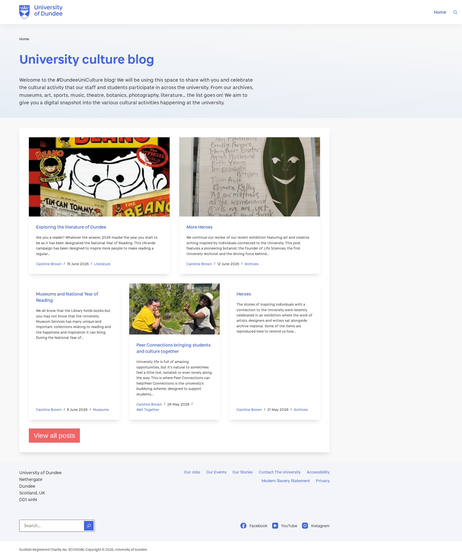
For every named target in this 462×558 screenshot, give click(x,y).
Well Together (147, 409)
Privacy (323, 480)
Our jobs (192, 471)
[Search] (455, 12)
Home (440, 12)
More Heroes (199, 227)
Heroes (244, 294)
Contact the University (280, 471)
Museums (101, 409)
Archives (251, 264)
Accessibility (318, 471)
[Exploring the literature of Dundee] (99, 177)
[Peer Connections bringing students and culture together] (174, 309)
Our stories (242, 471)
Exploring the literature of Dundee (71, 227)
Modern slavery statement (286, 480)
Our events (216, 471)
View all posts (54, 435)
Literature (102, 264)
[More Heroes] (249, 177)
